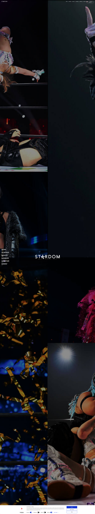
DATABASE (77, 1)
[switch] (38, 512)
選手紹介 (5, 261)
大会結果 (4, 256)
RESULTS (73, 1)
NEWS (67, 1)
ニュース (3, 250)
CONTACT (91, 1)
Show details (55, 512)
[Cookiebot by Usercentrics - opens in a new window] (21, 512)
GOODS (4, 264)
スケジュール (5, 253)
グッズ (4, 264)
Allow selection (72, 509)
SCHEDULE (70, 1)
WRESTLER (80, 1)
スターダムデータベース (5, 258)
